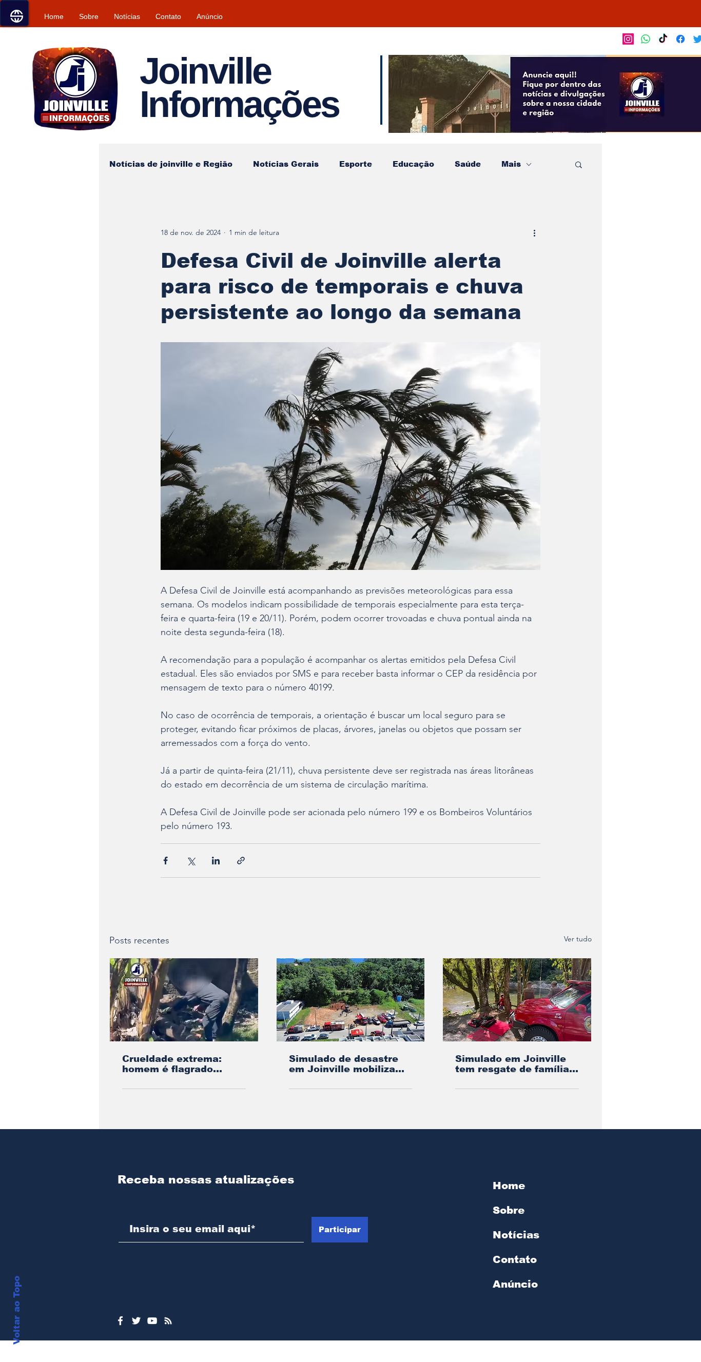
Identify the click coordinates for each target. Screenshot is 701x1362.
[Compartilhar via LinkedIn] (216, 860)
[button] (578, 164)
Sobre (508, 1210)
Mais (511, 164)
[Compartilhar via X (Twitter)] (191, 860)
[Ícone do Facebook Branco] (120, 1321)
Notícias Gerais (286, 164)
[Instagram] (628, 39)
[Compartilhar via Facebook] (165, 860)
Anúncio (515, 1284)
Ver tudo (578, 938)
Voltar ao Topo (17, 1310)
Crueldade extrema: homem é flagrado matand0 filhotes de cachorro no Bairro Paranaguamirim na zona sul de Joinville (173, 1064)
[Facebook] (680, 39)
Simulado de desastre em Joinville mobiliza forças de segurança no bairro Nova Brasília (348, 1064)
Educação (413, 164)
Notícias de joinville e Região (170, 164)
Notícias (516, 1234)
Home (509, 1185)
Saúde (468, 164)
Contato (515, 1259)
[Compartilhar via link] (241, 860)
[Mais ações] (534, 232)
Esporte (355, 164)
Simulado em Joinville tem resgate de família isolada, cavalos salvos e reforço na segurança (513, 1064)
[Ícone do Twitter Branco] (136, 1321)
